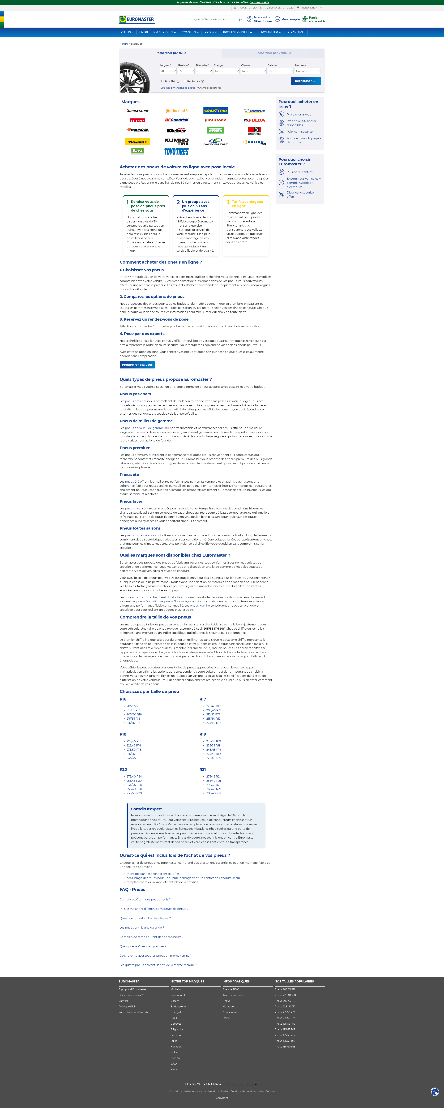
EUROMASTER (268, 32)
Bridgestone (178, 1006)
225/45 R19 (213, 753)
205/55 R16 (134, 706)
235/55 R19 (213, 745)
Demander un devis (281, 7)
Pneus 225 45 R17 (285, 1006)
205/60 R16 (134, 714)
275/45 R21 (213, 776)
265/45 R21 (213, 789)
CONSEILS (189, 32)
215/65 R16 (133, 718)
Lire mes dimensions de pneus (178, 88)
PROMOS (210, 32)
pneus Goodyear (175, 601)
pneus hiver (133, 508)
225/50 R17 (213, 722)
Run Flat (169, 81)
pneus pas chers (136, 401)
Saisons (272, 65)
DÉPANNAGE (296, 32)
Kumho (175, 1058)
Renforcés (193, 81)
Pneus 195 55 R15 (285, 1035)
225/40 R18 (134, 741)
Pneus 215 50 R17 (285, 1012)
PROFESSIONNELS (236, 32)
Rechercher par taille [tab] (171, 53)
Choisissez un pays (241, 1084)
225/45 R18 (134, 745)
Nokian (175, 1052)
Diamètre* (202, 65)
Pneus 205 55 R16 (285, 989)
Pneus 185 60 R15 (285, 1046)
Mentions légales (218, 1091)
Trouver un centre (249, 7)
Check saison (230, 1012)
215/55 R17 (213, 714)
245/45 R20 (134, 785)
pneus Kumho (200, 605)
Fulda (174, 1040)
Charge (218, 65)
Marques (300, 65)
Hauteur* (183, 65)
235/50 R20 (134, 793)
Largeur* (165, 65)
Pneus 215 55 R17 (285, 1018)
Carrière (123, 1000)
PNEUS (126, 32)
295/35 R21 (213, 785)
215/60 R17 (213, 718)
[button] (178, 81)
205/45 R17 (213, 710)
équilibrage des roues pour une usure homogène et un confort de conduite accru (183, 878)
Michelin (176, 989)
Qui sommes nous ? (131, 995)
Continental (178, 995)
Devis (226, 1018)
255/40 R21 (213, 780)
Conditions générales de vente (187, 1091)
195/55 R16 (133, 710)
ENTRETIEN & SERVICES (156, 32)
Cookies (270, 1091)
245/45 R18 (134, 758)
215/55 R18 (133, 753)
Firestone (176, 1035)
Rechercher (304, 81)
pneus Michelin (147, 601)
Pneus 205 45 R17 (285, 1000)
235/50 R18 (134, 749)
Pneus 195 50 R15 (285, 1040)
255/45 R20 (134, 780)
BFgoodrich (178, 1029)
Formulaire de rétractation (135, 1012)
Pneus (226, 1000)
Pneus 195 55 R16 (285, 1023)
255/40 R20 (134, 789)
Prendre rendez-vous (137, 364)
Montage (228, 1006)
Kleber (174, 1069)
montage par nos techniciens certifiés (153, 873)
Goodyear (176, 1023)
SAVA (174, 1063)
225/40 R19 (213, 758)
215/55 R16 (133, 722)
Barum (175, 1000)
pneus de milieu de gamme (144, 428)
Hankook (176, 1046)
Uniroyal (176, 1012)
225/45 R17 (213, 706)
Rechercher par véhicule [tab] (273, 53)
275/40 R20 (134, 776)
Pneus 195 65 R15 (285, 1029)
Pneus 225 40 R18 (285, 995)
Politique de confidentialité (246, 1091)
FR (320, 8)
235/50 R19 (213, 741)
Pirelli (174, 1018)
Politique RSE (127, 1006)
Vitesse (245, 65)
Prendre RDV (308, 7)
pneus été (132, 481)
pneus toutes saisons (140, 535)
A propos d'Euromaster (133, 989)
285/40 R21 (213, 793)
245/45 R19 (213, 749)
